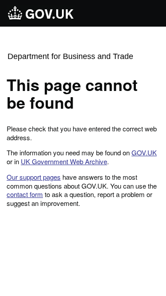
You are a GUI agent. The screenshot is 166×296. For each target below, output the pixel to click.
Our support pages (34, 177)
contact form (25, 194)
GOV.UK (144, 152)
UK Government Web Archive (64, 161)
